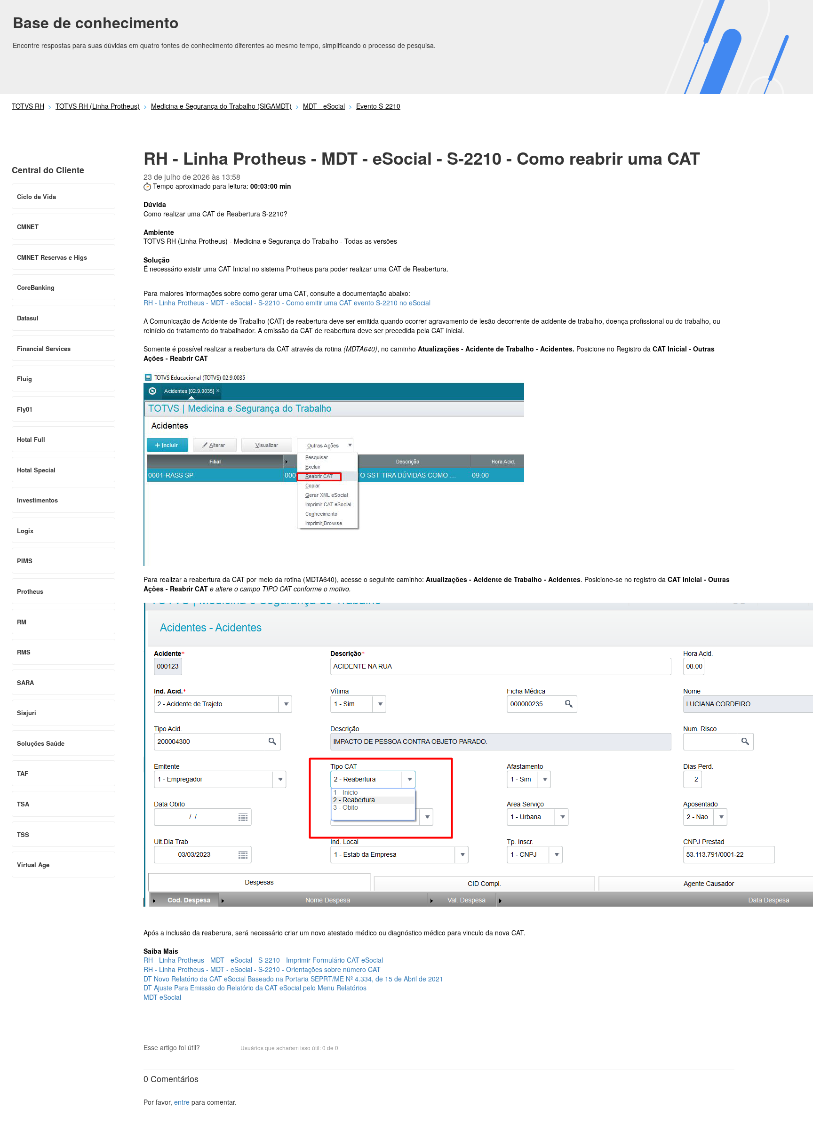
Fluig (24, 378)
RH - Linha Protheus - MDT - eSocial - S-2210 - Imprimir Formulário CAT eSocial (263, 960)
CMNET (28, 226)
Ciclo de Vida (36, 196)
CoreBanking (36, 287)
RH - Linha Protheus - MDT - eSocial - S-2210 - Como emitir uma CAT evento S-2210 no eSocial (286, 302)
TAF (22, 773)
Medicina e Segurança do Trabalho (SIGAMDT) (221, 106)
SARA (25, 682)
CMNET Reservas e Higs (52, 257)
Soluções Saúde (40, 743)
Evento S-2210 (378, 106)
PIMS (24, 560)
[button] (211, 1049)
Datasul (28, 317)
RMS (24, 651)
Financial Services (44, 348)
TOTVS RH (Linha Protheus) (98, 106)
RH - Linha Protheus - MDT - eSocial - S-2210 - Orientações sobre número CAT (262, 969)
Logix (25, 530)
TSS (23, 834)
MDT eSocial (162, 997)
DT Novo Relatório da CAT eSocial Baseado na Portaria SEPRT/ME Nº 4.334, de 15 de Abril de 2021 (293, 978)
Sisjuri (26, 712)
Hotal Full (31, 439)
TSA (23, 803)
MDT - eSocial (324, 106)
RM (21, 621)
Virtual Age (33, 864)
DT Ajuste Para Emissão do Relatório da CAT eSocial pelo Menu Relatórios (255, 987)
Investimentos (37, 499)
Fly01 (24, 409)
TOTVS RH (28, 106)
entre (182, 1102)
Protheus (30, 591)
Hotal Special (36, 469)
